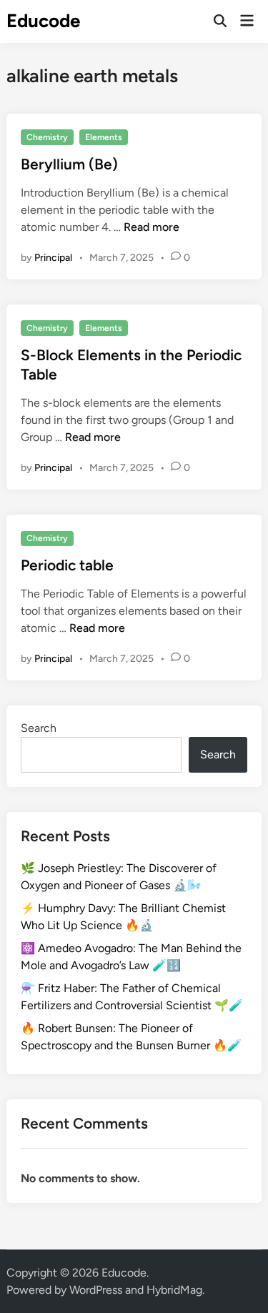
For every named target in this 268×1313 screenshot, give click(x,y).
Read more (151, 227)
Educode (43, 20)
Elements (103, 137)
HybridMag (174, 1290)
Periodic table (67, 565)
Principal (53, 258)
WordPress (95, 1290)
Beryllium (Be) (69, 164)
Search (38, 728)
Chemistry (47, 137)
